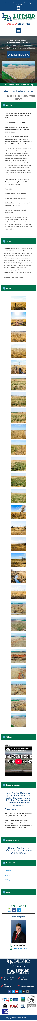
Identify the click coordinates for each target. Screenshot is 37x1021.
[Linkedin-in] (20, 991)
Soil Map (7, 880)
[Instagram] (23, 991)
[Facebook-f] (9, 991)
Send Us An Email (20, 948)
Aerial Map (8, 875)
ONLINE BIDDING (18, 54)
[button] (18, 8)
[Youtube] (16, 991)
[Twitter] (13, 991)
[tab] (18, 105)
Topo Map (8, 870)
